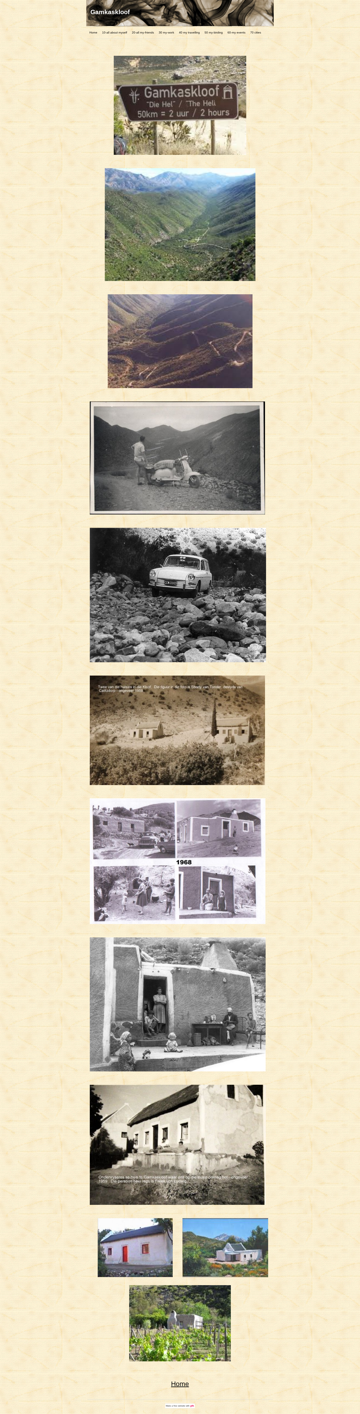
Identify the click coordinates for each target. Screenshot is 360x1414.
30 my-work (166, 32)
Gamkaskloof (110, 12)
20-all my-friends (143, 32)
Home (93, 32)
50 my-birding (214, 32)
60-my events (236, 32)
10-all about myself (114, 32)
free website (179, 1406)
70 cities (255, 32)
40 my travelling (189, 32)
